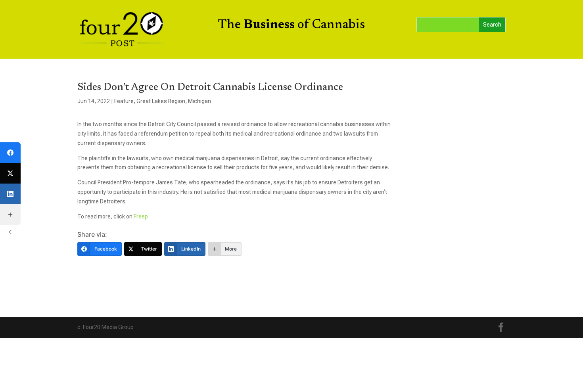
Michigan (199, 101)
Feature (124, 101)
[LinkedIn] (10, 194)
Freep (140, 216)
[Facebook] (10, 152)
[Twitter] (10, 173)
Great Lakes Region (160, 101)
